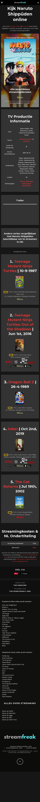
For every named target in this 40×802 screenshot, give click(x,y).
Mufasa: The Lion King (9, 609)
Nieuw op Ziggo (7, 715)
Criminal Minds (7, 679)
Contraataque (6, 635)
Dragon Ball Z (21, 382)
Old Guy (4, 631)
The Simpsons (20, 585)
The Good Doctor (8, 675)
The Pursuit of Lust (8, 639)
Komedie (26, 26)
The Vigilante (6, 626)
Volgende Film (20, 588)
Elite (3, 673)
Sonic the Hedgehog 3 (9, 605)
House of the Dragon (9, 690)
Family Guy (5, 656)
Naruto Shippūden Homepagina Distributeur (26, 183)
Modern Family (7, 677)
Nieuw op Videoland (8, 713)
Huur (34, 548)
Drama (18, 26)
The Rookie (6, 688)
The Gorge (5, 614)
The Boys (5, 667)
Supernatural (6, 662)
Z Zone (4, 629)
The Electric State (8, 620)
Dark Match (6, 643)
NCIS (3, 671)
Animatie (12, 26)
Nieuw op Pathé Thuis (9, 720)
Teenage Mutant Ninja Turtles (17, 266)
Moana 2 (5, 607)
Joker (13, 429)
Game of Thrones (8, 669)
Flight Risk (5, 616)
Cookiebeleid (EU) (14, 748)
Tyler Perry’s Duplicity (9, 633)
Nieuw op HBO (7, 717)
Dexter (4, 694)
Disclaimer (32, 748)
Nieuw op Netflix (7, 711)
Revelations (6, 641)
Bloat (4, 646)
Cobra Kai (5, 686)
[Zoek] (38, 2)
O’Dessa (5, 624)
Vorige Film (20, 582)
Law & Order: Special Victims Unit (13, 664)
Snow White (6, 622)
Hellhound (5, 637)
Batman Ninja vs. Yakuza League (13, 618)
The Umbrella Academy (10, 684)
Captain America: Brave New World (13, 611)
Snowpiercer (6, 681)
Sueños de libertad (8, 692)
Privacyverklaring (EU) (21, 746)
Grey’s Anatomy (7, 658)
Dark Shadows (7, 696)
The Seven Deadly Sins (20, 591)
